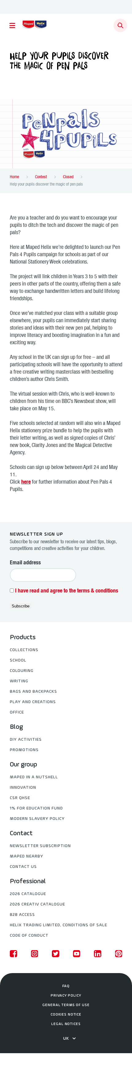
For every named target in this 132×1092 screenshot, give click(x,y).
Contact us (23, 867)
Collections (24, 650)
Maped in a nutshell (34, 777)
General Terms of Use (65, 1005)
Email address (25, 563)
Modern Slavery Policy (37, 819)
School (18, 660)
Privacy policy (66, 996)
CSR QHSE (20, 798)
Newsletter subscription (40, 846)
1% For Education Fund (36, 808)
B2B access (22, 915)
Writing (19, 681)
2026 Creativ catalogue (37, 904)
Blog (16, 727)
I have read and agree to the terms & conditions (66, 591)
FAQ (66, 986)
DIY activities (26, 739)
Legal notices (65, 1024)
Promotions (24, 750)
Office (17, 712)
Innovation (23, 787)
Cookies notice (66, 1014)
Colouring (21, 671)
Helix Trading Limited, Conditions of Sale (58, 925)
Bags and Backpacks (33, 691)
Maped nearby (26, 856)
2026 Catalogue (28, 894)
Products (23, 637)
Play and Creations (33, 702)
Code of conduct (29, 935)
